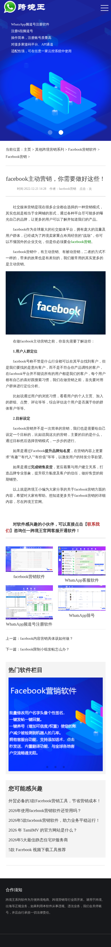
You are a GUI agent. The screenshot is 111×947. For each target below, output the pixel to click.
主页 (27, 149)
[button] (50, 132)
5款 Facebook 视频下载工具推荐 (37, 849)
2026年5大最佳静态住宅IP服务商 (38, 840)
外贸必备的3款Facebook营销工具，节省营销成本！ (55, 801)
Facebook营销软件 (82, 149)
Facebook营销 (16, 157)
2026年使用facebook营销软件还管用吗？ (45, 810)
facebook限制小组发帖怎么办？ (44, 649)
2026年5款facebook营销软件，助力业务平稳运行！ (54, 820)
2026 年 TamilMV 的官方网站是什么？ (43, 830)
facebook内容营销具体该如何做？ (46, 639)
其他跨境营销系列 (49, 149)
